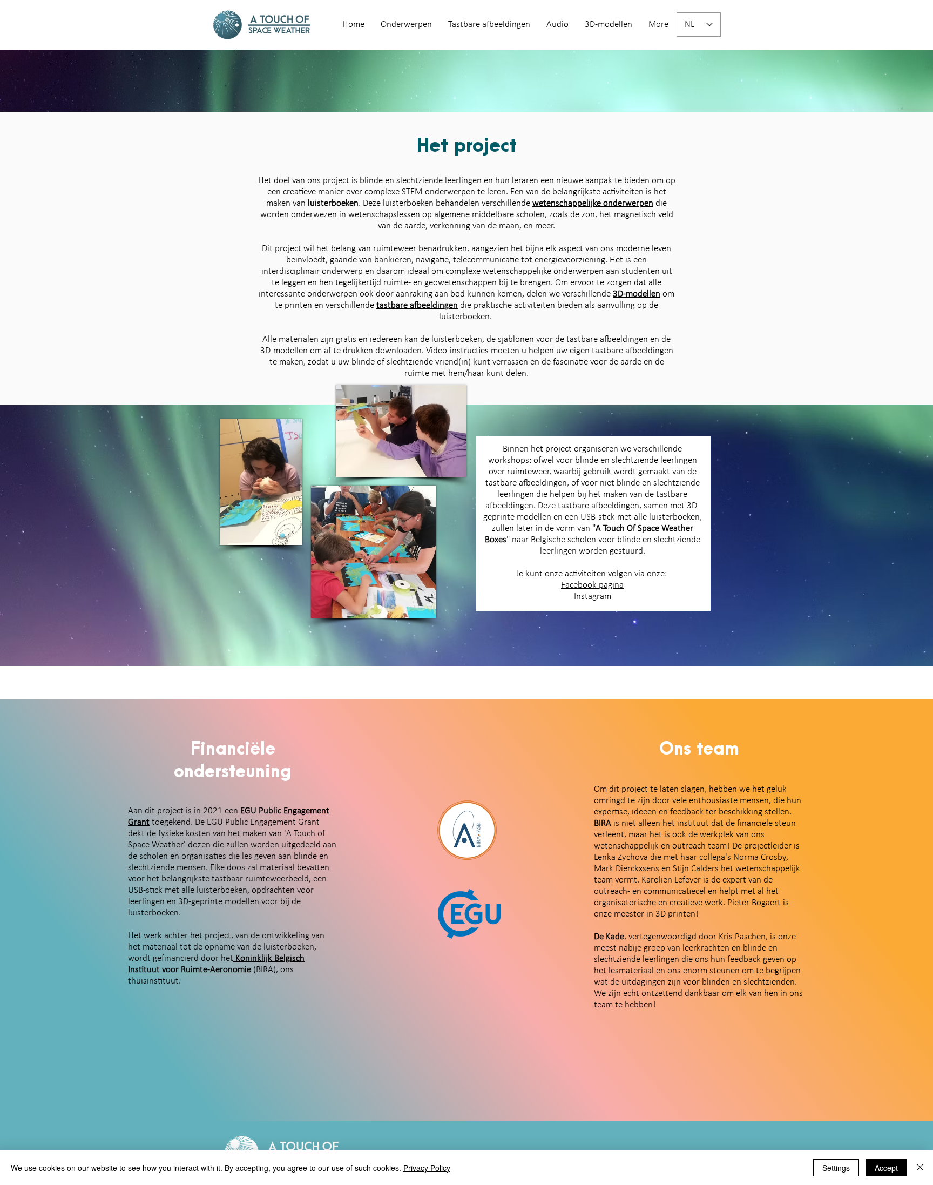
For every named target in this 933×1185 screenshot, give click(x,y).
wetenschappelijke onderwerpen (592, 203)
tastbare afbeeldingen (417, 305)
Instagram (592, 596)
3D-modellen (636, 294)
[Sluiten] (920, 1167)
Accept (886, 1167)
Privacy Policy (426, 1167)
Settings (836, 1167)
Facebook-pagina (592, 585)
